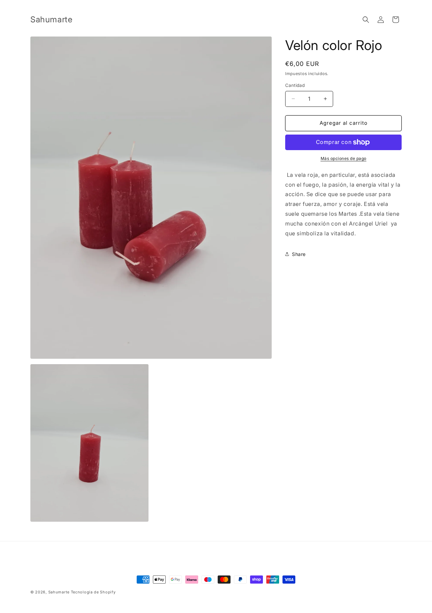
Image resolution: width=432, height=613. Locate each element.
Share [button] (299, 254)
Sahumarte (59, 592)
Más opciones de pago (344, 158)
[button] (365, 19)
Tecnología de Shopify (93, 592)
